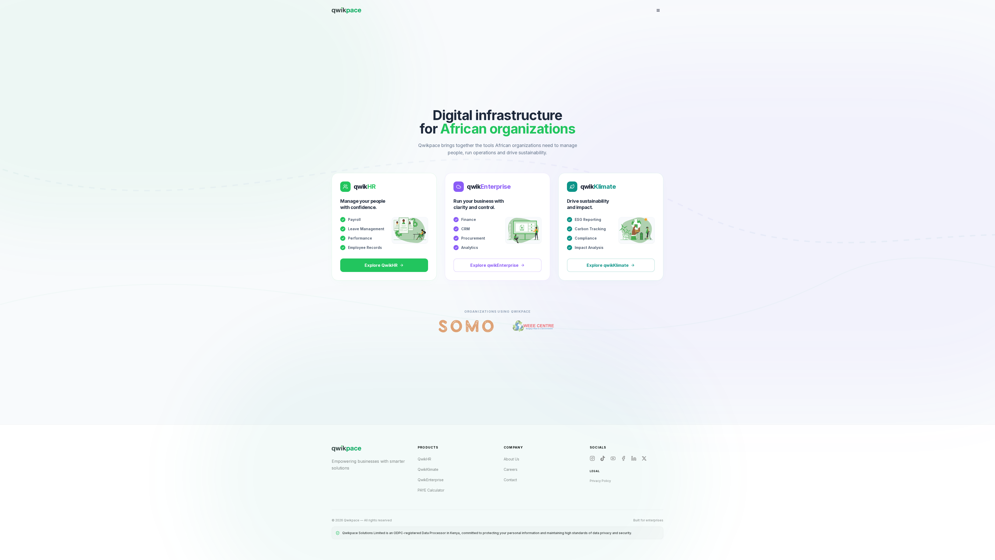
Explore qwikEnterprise (494, 265)
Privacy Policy (600, 481)
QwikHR (424, 459)
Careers (510, 469)
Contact (510, 480)
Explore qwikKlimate (608, 265)
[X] (644, 458)
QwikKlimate (428, 469)
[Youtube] (613, 458)
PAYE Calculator (431, 490)
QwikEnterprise (431, 480)
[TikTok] (602, 458)
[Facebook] (623, 458)
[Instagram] (592, 458)
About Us (511, 459)
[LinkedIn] (633, 458)
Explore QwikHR (381, 265)
